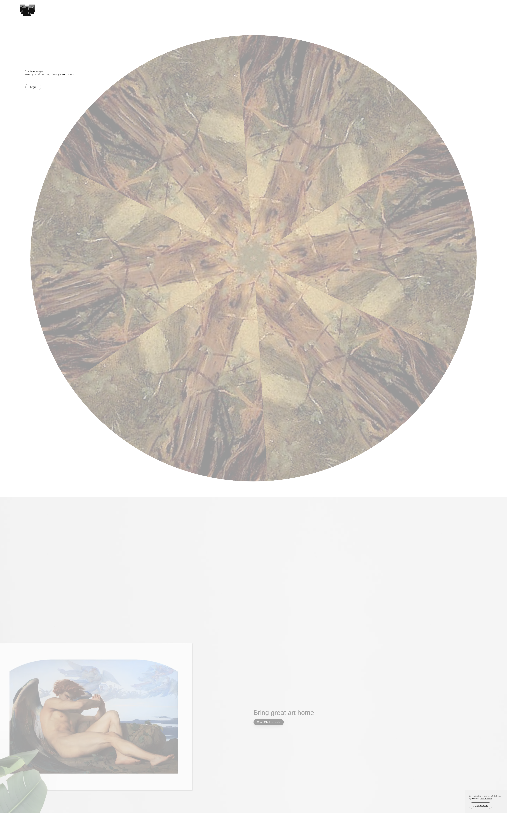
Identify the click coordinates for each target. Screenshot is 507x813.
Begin (33, 86)
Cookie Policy (486, 798)
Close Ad (488, 493)
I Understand (480, 805)
